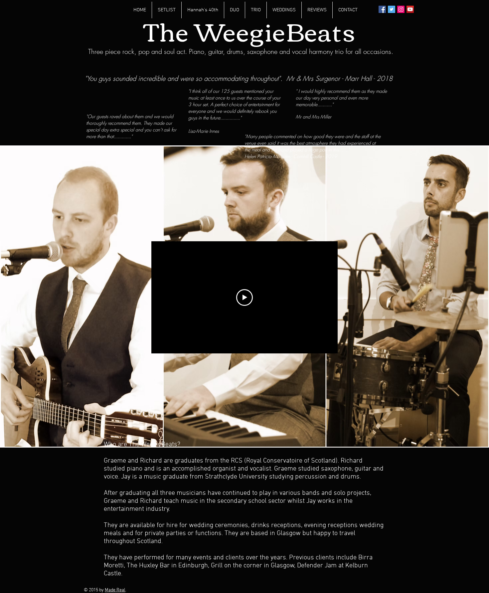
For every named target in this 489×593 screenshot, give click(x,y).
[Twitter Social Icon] (391, 9)
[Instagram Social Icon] (401, 9)
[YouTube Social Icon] (410, 9)
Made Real (115, 590)
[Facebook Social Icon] (382, 9)
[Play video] (244, 297)
